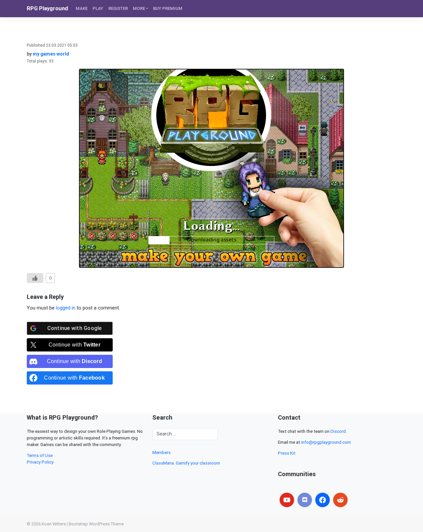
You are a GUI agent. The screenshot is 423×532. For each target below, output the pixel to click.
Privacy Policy (40, 462)
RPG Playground (47, 8)
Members (161, 452)
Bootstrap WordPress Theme (96, 523)
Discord (338, 431)
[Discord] (305, 500)
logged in (65, 308)
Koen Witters (54, 523)
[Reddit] (340, 500)
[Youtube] (287, 500)
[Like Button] (35, 278)
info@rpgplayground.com (326, 442)
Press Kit (286, 453)
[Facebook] (322, 500)
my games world (51, 54)
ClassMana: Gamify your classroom (186, 463)
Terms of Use (40, 455)
